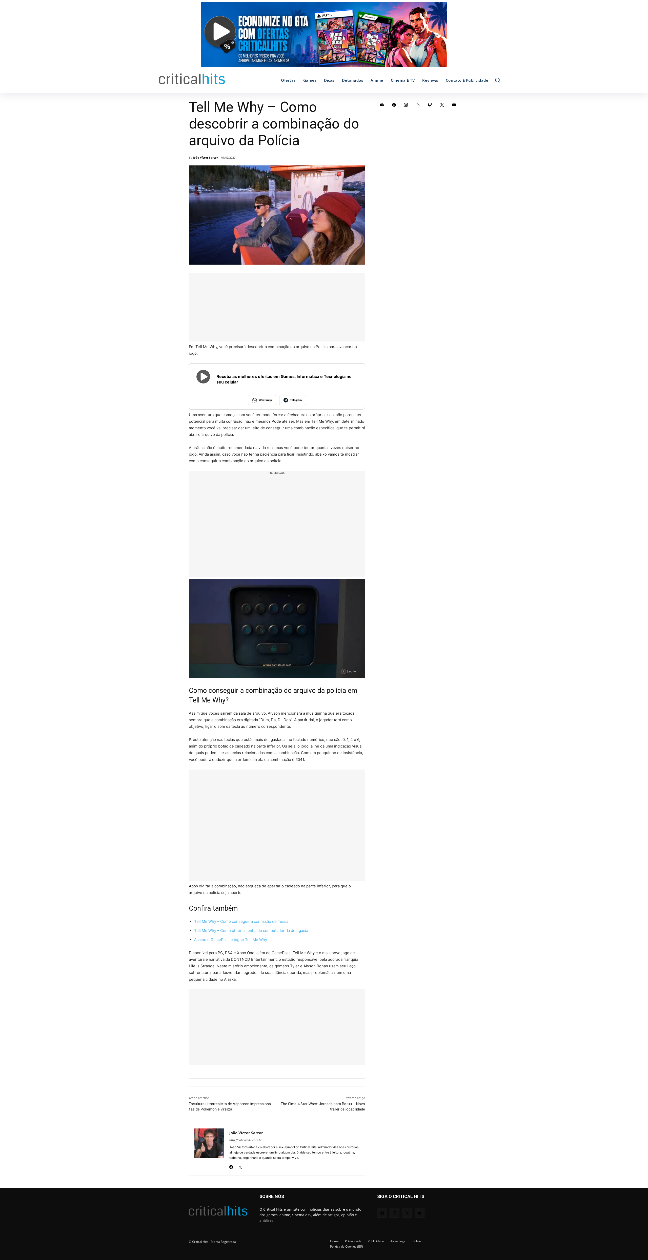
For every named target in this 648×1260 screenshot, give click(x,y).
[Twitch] (430, 105)
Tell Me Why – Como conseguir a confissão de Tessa (241, 921)
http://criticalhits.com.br (245, 1140)
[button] (497, 80)
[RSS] (418, 105)
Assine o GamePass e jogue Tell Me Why (230, 939)
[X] (240, 1166)
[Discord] (382, 105)
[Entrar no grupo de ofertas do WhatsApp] (324, 37)
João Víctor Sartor (205, 157)
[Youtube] (454, 105)
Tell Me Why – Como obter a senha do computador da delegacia (251, 930)
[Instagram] (406, 105)
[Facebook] (231, 1166)
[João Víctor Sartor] (209, 1149)
